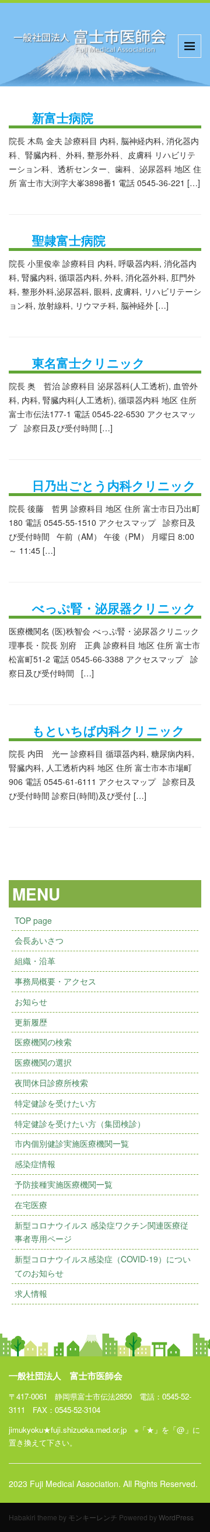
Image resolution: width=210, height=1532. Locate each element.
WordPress (176, 1517)
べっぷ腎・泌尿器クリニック (114, 607)
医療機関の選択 (43, 1062)
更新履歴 (31, 1022)
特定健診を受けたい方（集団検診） (80, 1123)
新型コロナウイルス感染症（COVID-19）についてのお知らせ (103, 1266)
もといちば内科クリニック (108, 730)
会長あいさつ (39, 940)
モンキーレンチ (92, 1517)
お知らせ (31, 1001)
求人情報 (31, 1293)
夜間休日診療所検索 (51, 1082)
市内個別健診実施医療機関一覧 (72, 1143)
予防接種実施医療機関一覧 (64, 1184)
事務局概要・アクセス (55, 981)
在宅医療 (31, 1204)
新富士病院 (62, 117)
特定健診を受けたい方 (55, 1103)
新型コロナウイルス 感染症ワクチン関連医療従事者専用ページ (101, 1232)
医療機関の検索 (43, 1042)
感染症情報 (35, 1164)
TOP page (33, 920)
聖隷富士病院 (69, 240)
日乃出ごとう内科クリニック (114, 485)
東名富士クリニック (88, 362)
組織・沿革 (35, 960)
